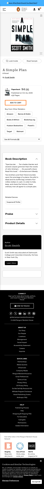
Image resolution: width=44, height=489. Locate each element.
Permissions (22, 423)
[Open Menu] (4, 9)
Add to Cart (15, 103)
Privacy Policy (22, 383)
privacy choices (18, 477)
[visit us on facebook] (10, 313)
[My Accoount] (34, 9)
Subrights (22, 420)
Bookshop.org (29, 120)
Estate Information (22, 426)
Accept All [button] (36, 482)
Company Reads (22, 371)
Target (9, 131)
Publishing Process (22, 408)
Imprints (22, 351)
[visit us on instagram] (33, 313)
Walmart (20, 131)
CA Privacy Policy (22, 386)
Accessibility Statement (22, 345)
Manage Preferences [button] (10, 481)
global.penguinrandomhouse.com (22, 317)
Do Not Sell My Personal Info (22, 389)
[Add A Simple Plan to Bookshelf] (41, 15)
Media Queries (22, 365)
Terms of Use (22, 380)
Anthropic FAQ (22, 397)
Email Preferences (22, 377)
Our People (22, 333)
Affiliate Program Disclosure (22, 392)
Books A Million (13, 120)
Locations (22, 336)
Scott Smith (10, 77)
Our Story (22, 331)
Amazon (10, 114)
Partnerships (22, 362)
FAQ (22, 411)
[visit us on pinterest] (29, 313)
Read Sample (32, 61)
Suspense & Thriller (13, 202)
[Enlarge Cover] (41, 53)
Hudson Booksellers (15, 125)
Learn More (12, 263)
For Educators (22, 417)
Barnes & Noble (24, 114)
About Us (22, 328)
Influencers (22, 368)
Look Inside (13, 61)
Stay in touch (23, 306)
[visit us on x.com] (15, 313)
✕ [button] (41, 461)
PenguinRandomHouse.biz (22, 374)
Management (22, 339)
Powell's (31, 125)
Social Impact (22, 342)
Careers (22, 348)
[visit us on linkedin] (24, 313)
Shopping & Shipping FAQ (22, 414)
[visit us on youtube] (20, 313)
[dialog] (22, 473)
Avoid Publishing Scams (22, 394)
